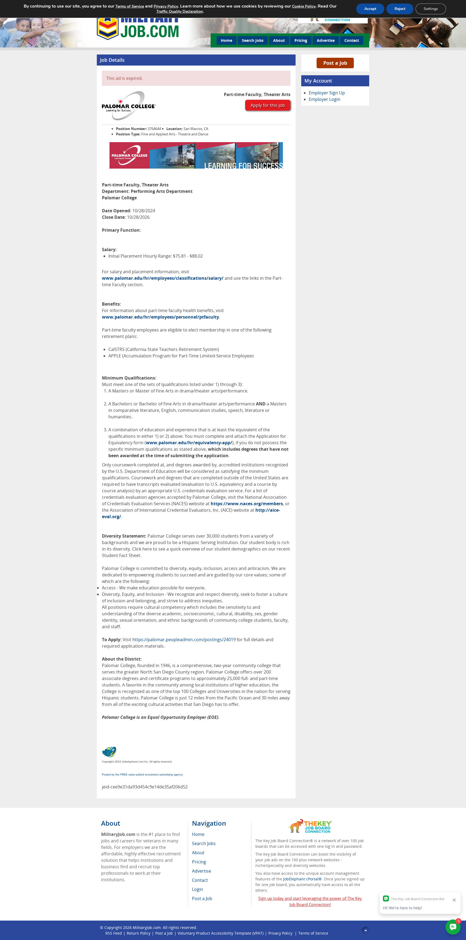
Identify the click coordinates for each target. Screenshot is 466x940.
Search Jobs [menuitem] (204, 843)
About (279, 40)
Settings (431, 8)
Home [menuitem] (198, 834)
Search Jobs (252, 40)
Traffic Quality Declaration (179, 11)
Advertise (326, 40)
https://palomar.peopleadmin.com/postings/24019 (184, 639)
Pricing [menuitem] (199, 862)
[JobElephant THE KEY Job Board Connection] (310, 821)
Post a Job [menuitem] (202, 898)
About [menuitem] (198, 853)
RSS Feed (113, 933)
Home (226, 40)
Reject (400, 8)
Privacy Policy (280, 933)
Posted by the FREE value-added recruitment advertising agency (142, 774)
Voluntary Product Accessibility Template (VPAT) (220, 933)
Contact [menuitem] (200, 880)
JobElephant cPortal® (302, 878)
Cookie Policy (304, 6)
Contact (351, 40)
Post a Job (335, 63)
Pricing (300, 40)
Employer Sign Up (327, 93)
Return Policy (138, 933)
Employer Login (324, 99)
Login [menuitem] (197, 889)
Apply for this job (268, 105)
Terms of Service (313, 933)
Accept (370, 8)
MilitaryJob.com (147, 927)
